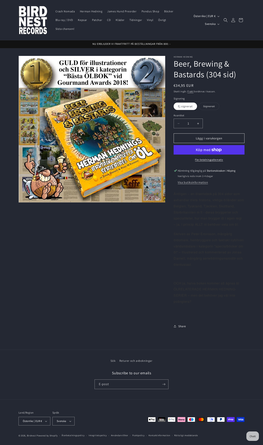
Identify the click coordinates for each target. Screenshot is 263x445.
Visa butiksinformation (193, 182)
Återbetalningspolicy (73, 435)
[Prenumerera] (163, 384)
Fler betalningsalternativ (209, 159)
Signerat (211, 107)
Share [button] (182, 326)
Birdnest (31, 435)
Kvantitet (179, 115)
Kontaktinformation (159, 435)
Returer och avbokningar (135, 361)
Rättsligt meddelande (186, 435)
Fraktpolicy (138, 435)
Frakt (190, 91)
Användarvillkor (119, 435)
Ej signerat (185, 106)
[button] (225, 20)
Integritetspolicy (98, 435)
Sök (113, 361)
